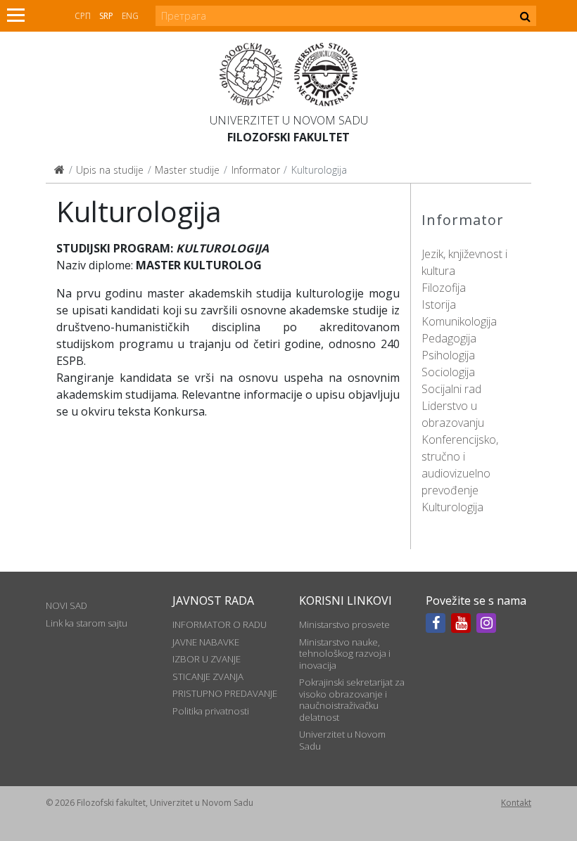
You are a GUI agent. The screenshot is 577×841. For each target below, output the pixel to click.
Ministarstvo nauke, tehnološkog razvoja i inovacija (345, 654)
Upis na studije (110, 169)
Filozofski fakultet (288, 137)
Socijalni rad (451, 389)
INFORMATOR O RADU (219, 624)
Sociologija (448, 372)
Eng (130, 16)
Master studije (187, 169)
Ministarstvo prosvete (344, 624)
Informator (256, 169)
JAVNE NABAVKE (205, 642)
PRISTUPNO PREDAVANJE (224, 693)
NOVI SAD (66, 605)
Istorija (438, 304)
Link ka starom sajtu (86, 623)
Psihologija (448, 355)
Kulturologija (452, 507)
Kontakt (516, 803)
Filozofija (443, 287)
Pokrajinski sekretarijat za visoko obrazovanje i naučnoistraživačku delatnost (352, 699)
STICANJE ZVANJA (207, 676)
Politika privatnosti (210, 711)
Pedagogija (448, 338)
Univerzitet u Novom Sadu (289, 120)
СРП (83, 16)
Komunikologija (459, 321)
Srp (106, 16)
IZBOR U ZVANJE (206, 659)
